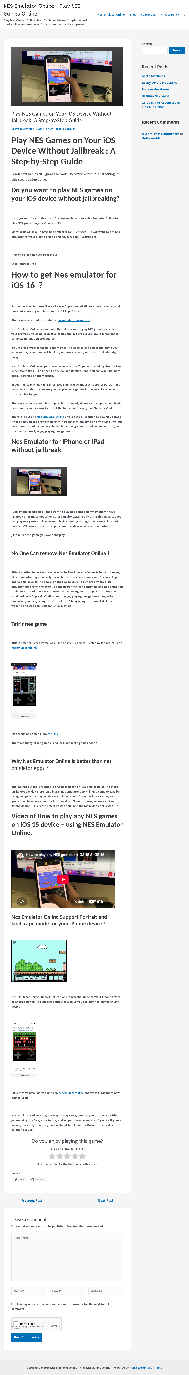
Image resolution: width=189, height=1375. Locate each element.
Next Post (107, 1200)
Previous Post (29, 1200)
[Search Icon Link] (183, 15)
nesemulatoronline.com (74, 320)
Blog (133, 14)
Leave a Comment (23, 128)
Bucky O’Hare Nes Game (160, 83)
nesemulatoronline (24, 647)
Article (42, 128)
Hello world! (151, 138)
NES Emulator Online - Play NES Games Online (42, 10)
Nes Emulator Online (111, 14)
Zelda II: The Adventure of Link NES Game (161, 105)
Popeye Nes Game (155, 89)
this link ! (53, 734)
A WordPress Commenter (160, 134)
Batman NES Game (156, 96)
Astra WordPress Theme (146, 1367)
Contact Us (148, 14)
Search (147, 44)
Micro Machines (153, 76)
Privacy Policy (170, 14)
